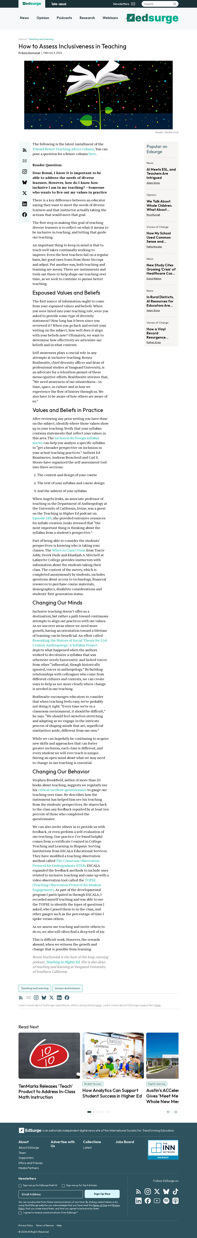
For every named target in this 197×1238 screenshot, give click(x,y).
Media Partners (28, 1168)
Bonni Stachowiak (31, 52)
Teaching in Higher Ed (62, 962)
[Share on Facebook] (24, 214)
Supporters (26, 1158)
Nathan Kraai (154, 342)
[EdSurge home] (31, 4)
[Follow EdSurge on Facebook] (148, 1201)
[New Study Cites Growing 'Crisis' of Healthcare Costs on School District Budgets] (161, 269)
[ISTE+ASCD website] (58, 4)
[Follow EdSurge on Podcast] (175, 1201)
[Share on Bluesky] (24, 182)
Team (22, 1153)
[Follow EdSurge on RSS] (138, 1191)
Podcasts (64, 18)
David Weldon (154, 278)
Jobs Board (124, 1142)
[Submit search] (175, 4)
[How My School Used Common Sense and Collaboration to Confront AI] (161, 238)
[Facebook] (67, 997)
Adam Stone (153, 182)
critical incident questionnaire (62, 789)
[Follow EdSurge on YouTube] (157, 1201)
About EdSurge (28, 1147)
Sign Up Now (102, 1194)
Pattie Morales (154, 246)
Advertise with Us (63, 1144)
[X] (51, 997)
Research (87, 18)
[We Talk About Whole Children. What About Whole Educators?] (161, 205)
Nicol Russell (153, 214)
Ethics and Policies (30, 1163)
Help (59, 1225)
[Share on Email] (24, 161)
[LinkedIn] (59, 997)
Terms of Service (45, 1225)
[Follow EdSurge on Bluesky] (166, 1191)
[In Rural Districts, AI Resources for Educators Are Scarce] (161, 301)
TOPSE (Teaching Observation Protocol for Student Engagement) (67, 885)
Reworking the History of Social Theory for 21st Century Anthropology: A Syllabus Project (70, 640)
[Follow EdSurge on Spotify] (166, 1201)
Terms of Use (100, 1205)
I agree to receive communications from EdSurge (50, 1212)
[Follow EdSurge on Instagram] (148, 1191)
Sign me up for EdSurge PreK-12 (40, 1185)
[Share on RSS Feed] (24, 150)
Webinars (110, 18)
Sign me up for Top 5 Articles (81, 1185)
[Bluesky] (44, 997)
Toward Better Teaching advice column (63, 149)
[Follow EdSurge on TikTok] (175, 1191)
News (24, 18)
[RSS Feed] (20, 997)
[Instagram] (36, 997)
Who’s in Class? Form (68, 550)
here (92, 153)
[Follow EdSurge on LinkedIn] (138, 1201)
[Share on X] (24, 193)
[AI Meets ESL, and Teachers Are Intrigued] (161, 174)
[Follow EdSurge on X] (157, 1191)
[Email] (28, 997)
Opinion (43, 18)
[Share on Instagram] (24, 171)
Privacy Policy (25, 1225)
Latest (87, 1147)
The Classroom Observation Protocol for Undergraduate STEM (66, 863)
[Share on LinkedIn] (24, 204)
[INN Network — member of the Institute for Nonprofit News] (163, 1150)
